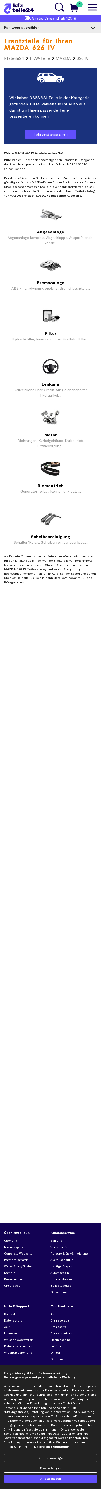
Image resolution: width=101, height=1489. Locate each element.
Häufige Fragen (61, 1266)
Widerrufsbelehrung (18, 1353)
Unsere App (12, 1286)
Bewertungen (13, 1279)
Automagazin (60, 1273)
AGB (7, 1327)
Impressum (11, 1333)
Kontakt (9, 1314)
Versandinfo (59, 1247)
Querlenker (58, 1359)
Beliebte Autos (61, 1286)
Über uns (10, 1240)
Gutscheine (59, 1292)
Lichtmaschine (61, 1340)
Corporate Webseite (18, 1253)
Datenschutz (13, 1320)
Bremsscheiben (61, 1333)
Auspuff (56, 1314)
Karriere (9, 1273)
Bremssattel (59, 1327)
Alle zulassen (50, 1478)
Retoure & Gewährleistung (69, 1253)
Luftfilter (56, 1346)
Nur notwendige (50, 1458)
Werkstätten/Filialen (18, 1266)
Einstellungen (50, 1468)
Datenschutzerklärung (51, 1447)
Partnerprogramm (16, 1260)
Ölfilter (55, 1353)
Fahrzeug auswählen (51, 134)
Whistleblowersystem (18, 1340)
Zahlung (56, 1240)
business (13, 1247)
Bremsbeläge (60, 1320)
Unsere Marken (61, 1279)
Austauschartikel (62, 1260)
